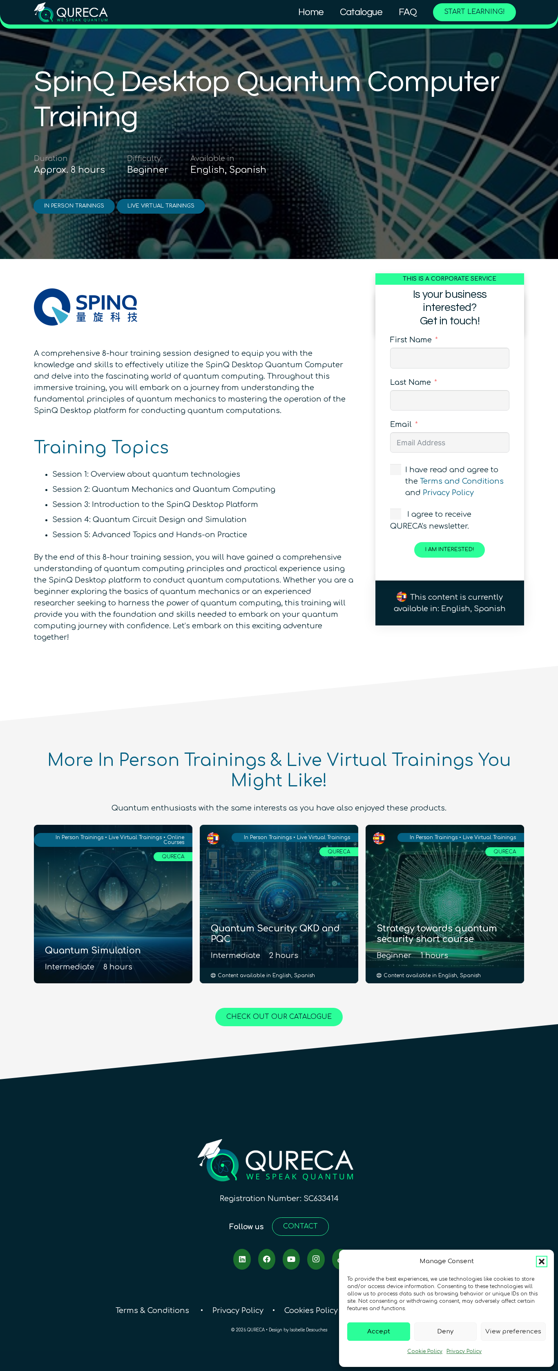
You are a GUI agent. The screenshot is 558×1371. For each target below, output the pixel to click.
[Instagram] (315, 1259)
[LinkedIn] (241, 1259)
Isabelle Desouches (308, 1330)
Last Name (410, 382)
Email (401, 424)
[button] (542, 1261)
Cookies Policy (311, 1310)
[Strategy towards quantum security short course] (445, 904)
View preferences (513, 1331)
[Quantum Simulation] (113, 904)
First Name (411, 340)
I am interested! (449, 549)
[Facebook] (266, 1259)
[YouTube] (291, 1259)
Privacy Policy (464, 1351)
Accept (378, 1331)
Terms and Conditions (462, 481)
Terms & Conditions (153, 1310)
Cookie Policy (424, 1351)
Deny (445, 1331)
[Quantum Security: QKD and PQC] (279, 904)
